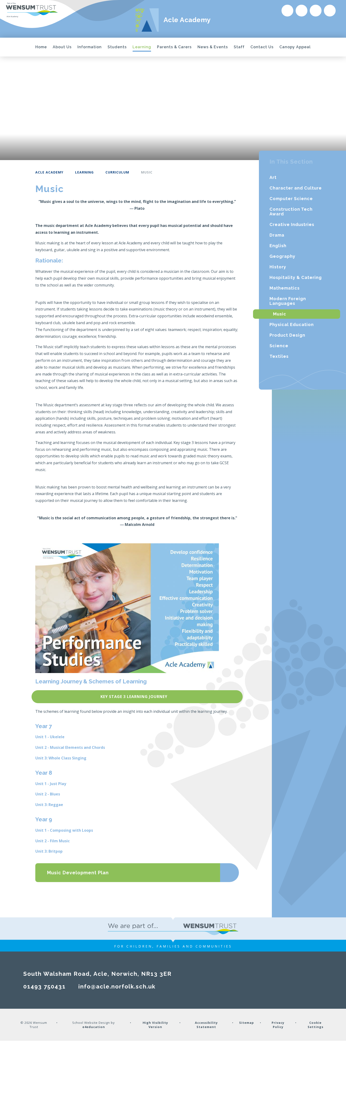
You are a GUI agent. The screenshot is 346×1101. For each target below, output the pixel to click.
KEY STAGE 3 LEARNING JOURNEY (134, 696)
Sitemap (246, 1022)
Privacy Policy (278, 1024)
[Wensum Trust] (32, 10)
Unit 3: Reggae (49, 804)
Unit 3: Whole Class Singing (60, 758)
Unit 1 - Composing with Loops (64, 830)
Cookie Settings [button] (315, 1024)
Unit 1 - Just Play (50, 783)
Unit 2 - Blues (47, 794)
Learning (84, 172)
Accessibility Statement (206, 1024)
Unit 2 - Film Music (52, 840)
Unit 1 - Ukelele (49, 736)
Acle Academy (49, 172)
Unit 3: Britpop (49, 851)
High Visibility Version (155, 1024)
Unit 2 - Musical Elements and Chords (70, 747)
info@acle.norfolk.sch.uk (117, 986)
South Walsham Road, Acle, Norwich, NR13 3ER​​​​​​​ (97, 973)
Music (147, 172)
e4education (93, 1027)
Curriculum (117, 172)
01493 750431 (44, 986)
